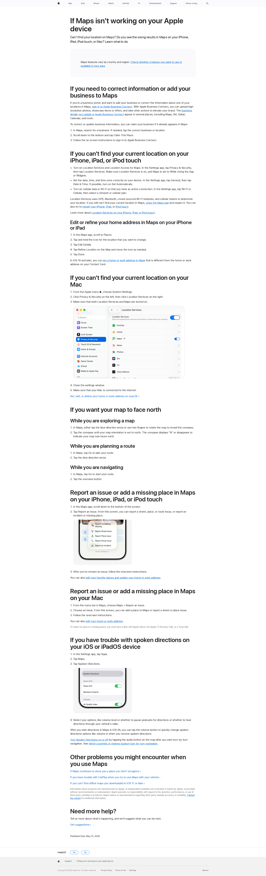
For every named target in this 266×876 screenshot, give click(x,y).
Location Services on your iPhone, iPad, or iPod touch (123, 212)
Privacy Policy (106, 870)
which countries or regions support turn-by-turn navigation (123, 743)
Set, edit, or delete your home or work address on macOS (103, 396)
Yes (74, 852)
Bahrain (205, 870)
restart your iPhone (93, 206)
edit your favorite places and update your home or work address (123, 577)
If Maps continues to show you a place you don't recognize (104, 771)
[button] (207, 3)
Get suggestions (79, 824)
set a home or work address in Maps (124, 260)
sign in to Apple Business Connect (112, 106)
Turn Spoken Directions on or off (89, 739)
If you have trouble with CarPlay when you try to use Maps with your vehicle (114, 777)
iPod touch (122, 206)
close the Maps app (157, 202)
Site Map (132, 870)
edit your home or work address (104, 621)
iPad (108, 206)
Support (68, 861)
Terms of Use (120, 870)
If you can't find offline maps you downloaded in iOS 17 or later (106, 783)
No (85, 852)
